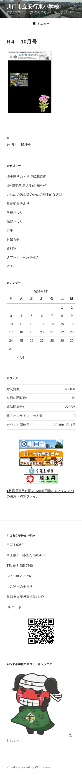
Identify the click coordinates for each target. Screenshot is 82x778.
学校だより (15, 212)
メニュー (43, 23)
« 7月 (20, 357)
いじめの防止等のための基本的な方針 (34, 194)
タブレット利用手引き (23, 257)
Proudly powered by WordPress (28, 767)
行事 (10, 230)
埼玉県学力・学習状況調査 (26, 176)
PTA (10, 266)
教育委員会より (18, 203)
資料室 (11, 248)
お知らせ (13, 239)
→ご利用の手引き (20, 586)
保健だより (15, 221)
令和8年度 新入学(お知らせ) (27, 185)
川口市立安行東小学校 (33, 6)
